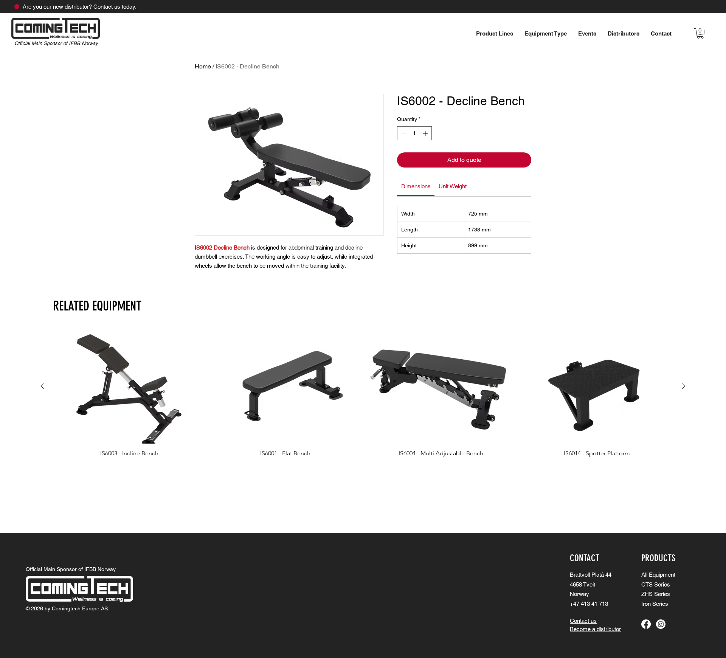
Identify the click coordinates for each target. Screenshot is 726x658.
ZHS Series (655, 594)
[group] (363, 393)
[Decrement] (403, 133)
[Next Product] (683, 386)
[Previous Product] (42, 386)
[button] (587, 33)
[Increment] (426, 133)
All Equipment (658, 574)
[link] (416, 186)
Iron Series (654, 604)
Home (203, 66)
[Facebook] (646, 624)
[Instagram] (661, 624)
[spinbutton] (414, 133)
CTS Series (655, 584)
